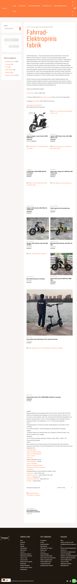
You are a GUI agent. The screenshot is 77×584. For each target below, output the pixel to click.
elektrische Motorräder (46, 556)
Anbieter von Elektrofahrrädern (35, 465)
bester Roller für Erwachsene (48, 558)
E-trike (42, 542)
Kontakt (22, 546)
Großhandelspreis (60, 6)
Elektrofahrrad (36, 101)
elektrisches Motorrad (32, 479)
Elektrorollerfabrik (31, 461)
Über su (22, 544)
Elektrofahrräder (34, 6)
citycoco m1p (23, 558)
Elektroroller (47, 6)
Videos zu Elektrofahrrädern (34, 452)
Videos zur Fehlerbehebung (34, 454)
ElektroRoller (43, 546)
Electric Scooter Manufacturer (68, 548)
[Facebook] (67, 581)
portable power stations (46, 565)
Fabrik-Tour (30, 457)
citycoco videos (31, 455)
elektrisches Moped (66, 563)
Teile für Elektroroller (66, 560)
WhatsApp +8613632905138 (34, 105)
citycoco (29, 477)
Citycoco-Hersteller (32, 463)
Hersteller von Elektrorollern (68, 552)
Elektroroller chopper (45, 97)
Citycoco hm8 (23, 560)
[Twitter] (70, 581)
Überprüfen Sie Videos (46, 548)
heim (14, 6)
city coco (42, 552)
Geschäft (29, 481)
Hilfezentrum (30, 469)
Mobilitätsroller (65, 565)
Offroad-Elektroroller (45, 561)
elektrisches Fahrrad (32, 475)
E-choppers (22, 6)
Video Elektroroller (31, 450)
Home (28, 27)
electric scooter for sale (67, 542)
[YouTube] (76, 581)
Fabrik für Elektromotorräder (68, 558)
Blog (14, 11)
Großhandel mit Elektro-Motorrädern (36, 467)
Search (6, 25)
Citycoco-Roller (65, 561)
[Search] (20, 28)
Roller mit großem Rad (46, 560)
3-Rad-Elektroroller (45, 563)
